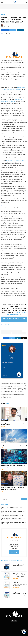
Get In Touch (8, 626)
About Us (11, 625)
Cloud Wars (8, 330)
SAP (19, 333)
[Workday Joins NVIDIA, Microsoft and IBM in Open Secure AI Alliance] (14, 414)
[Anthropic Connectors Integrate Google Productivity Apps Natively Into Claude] (14, 456)
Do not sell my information (14, 628)
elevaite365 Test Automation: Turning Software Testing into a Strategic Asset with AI (19, 575)
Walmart (23, 333)
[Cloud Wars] (14, 2)
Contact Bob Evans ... (7, 397)
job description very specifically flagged (15, 160)
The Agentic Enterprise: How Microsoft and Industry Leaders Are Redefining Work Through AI (20, 593)
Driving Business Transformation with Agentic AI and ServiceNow (20, 584)
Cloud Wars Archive (17, 330)
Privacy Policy (18, 625)
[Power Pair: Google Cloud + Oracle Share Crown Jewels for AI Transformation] (14, 478)
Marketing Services (17, 626)
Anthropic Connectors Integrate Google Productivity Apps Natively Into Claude (13, 466)
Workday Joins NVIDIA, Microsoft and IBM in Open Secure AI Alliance (13, 423)
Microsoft (4, 333)
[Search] (26, 2)
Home (2, 11)
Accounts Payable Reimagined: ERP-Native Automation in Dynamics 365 (19, 565)
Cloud (3, 14)
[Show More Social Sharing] (25, 30)
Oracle (9, 333)
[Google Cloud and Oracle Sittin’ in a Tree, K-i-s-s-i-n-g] (14, 436)
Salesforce (14, 333)
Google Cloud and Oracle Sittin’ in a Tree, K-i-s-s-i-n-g (14, 445)
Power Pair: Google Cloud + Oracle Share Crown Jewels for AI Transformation (12, 488)
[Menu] (2, 2)
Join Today (14, 552)
